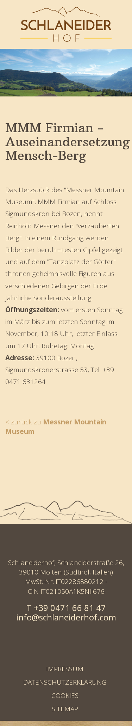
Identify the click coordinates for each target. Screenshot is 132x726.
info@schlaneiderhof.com (66, 617)
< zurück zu (55, 426)
